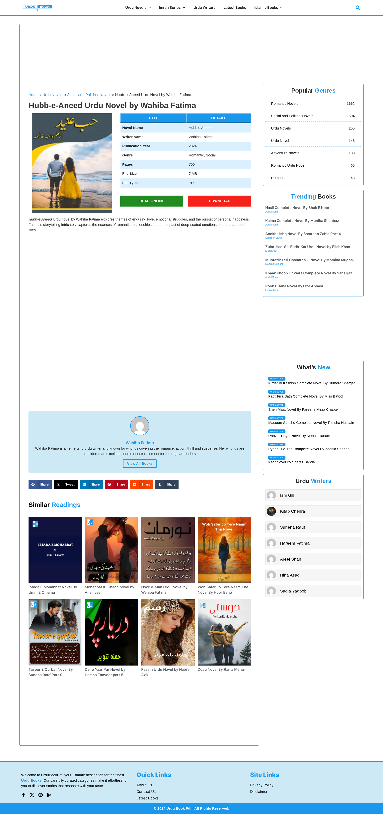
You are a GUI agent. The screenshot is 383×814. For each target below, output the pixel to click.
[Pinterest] (40, 795)
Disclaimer (259, 791)
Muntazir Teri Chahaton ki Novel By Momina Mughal (309, 260)
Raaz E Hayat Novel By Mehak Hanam (299, 436)
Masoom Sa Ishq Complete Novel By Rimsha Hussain (311, 423)
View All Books (140, 464)
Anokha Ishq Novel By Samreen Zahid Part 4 (303, 234)
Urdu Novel (276, 379)
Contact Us (146, 791)
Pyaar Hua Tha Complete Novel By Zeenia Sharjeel (309, 449)
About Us (144, 785)
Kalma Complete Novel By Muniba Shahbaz (302, 221)
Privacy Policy (261, 785)
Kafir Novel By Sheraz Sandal (292, 462)
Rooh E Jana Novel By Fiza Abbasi (294, 286)
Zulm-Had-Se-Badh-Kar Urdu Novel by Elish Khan (307, 247)
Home (33, 95)
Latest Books (235, 7)
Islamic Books (266, 7)
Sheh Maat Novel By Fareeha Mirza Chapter (303, 409)
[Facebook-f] (23, 795)
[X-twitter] (32, 795)
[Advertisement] (140, 60)
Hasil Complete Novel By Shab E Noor (297, 208)
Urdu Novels (135, 7)
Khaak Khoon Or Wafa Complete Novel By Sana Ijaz (308, 273)
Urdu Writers (204, 7)
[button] (357, 7)
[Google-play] (49, 795)
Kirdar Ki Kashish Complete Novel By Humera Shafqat (311, 383)
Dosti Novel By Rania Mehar (221, 669)
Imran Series (170, 7)
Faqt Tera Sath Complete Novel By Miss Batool (305, 396)
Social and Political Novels (89, 95)
